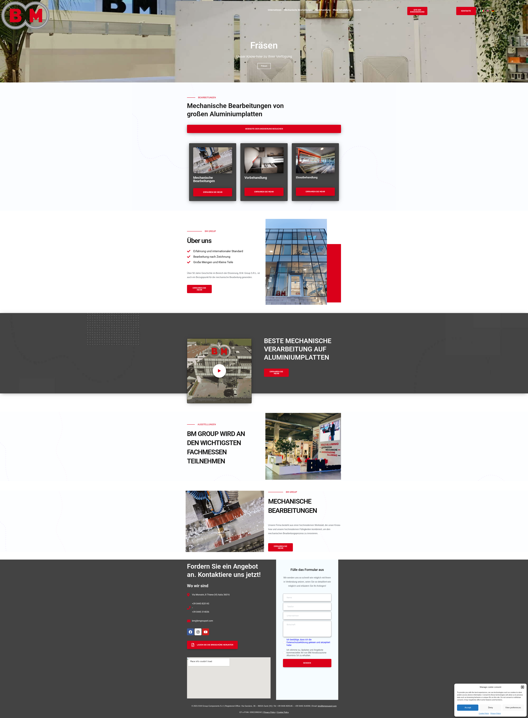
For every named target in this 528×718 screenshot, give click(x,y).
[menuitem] (482, 11)
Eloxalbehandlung (342, 10)
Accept (468, 707)
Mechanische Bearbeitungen (298, 10)
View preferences (513, 707)
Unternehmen (274, 10)
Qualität (357, 10)
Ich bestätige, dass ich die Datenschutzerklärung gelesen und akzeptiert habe (308, 642)
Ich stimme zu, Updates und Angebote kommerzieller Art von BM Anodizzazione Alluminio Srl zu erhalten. (306, 653)
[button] (522, 687)
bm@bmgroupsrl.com (202, 620)
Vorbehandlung (322, 10)
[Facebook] (190, 631)
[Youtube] (205, 631)
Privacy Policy (495, 713)
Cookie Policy (484, 713)
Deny (490, 707)
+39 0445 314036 (200, 612)
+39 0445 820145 (200, 603)
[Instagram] (198, 631)
